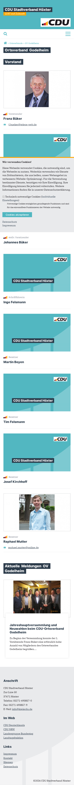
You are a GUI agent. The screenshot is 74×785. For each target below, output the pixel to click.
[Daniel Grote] (37, 135)
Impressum (9, 225)
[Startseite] (56, 19)
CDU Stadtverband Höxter (28, 9)
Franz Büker (12, 118)
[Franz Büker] (37, 72)
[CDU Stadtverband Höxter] (5, 43)
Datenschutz (9, 221)
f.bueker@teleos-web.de (23, 124)
